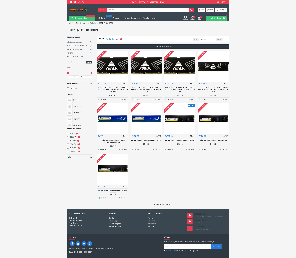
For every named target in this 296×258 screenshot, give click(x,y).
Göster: (219, 39)
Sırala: (196, 39)
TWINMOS (102, 136)
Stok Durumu (72, 84)
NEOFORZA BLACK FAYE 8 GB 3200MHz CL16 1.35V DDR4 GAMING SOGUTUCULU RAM (180, 90)
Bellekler (93, 23)
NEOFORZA (102, 84)
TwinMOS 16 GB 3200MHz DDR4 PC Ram (146, 140)
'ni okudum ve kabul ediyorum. (182, 251)
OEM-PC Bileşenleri (80, 23)
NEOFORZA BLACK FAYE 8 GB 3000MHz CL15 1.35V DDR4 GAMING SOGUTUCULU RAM (146, 90)
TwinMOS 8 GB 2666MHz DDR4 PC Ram (213, 140)
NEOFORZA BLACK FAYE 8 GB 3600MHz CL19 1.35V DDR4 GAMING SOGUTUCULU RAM (213, 90)
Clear (90, 62)
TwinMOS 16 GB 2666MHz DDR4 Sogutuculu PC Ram (113, 141)
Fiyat (69, 68)
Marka (69, 94)
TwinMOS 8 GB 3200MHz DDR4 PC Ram (112, 191)
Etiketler (71, 157)
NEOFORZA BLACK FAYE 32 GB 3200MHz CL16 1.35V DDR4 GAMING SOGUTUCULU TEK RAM (113, 90)
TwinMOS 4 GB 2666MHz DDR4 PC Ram (179, 140)
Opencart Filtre (74, 129)
